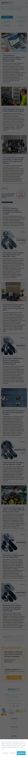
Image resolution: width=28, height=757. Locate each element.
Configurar (5, 753)
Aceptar (21, 753)
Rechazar (13, 753)
